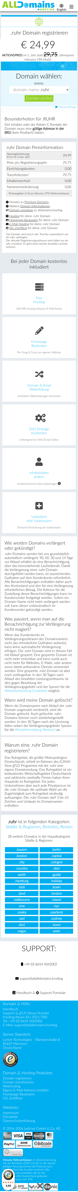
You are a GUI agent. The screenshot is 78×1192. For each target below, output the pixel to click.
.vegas (21, 931)
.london (56, 893)
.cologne (56, 862)
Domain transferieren (18, 1082)
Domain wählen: (39, 76)
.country (22, 868)
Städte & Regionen (23, 827)
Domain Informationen (35, 206)
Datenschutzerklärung (19, 1120)
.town (56, 924)
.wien (56, 931)
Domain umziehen (21, 210)
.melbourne (21, 899)
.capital (56, 856)
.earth (21, 874)
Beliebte (50, 827)
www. (39, 83)
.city (22, 862)
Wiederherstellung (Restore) (35, 729)
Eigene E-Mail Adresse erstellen (26, 1090)
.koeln (56, 887)
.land (21, 893)
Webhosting (11, 1086)
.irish (21, 887)
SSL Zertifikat (18, 228)
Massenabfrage (67, 107)
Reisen (66, 827)
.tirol (21, 924)
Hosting (14, 216)
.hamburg (21, 881)
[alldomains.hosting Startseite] (28, 5)
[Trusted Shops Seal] (10, 1059)
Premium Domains (36, 202)
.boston (21, 856)
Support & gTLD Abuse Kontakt (26, 1013)
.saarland (56, 912)
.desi (56, 868)
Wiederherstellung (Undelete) (26, 690)
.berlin (56, 849)
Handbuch (23, 992)
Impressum (11, 1113)
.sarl (22, 918)
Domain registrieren (17, 1078)
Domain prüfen (39, 98)
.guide (56, 874)
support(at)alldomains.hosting (41, 978)
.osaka (21, 912)
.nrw (21, 906)
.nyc (56, 906)
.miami (56, 899)
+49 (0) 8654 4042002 (40, 964)
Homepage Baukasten (23, 220)
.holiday (56, 881)
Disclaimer (10, 1116)
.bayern (21, 849)
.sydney (56, 918)
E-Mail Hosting (19, 224)
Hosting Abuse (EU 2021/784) (25, 1017)
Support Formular (52, 992)
